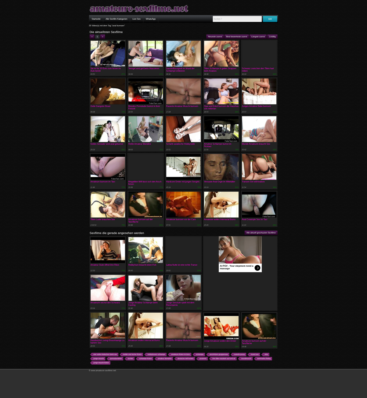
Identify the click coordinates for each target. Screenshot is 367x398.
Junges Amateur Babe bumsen (256, 106)
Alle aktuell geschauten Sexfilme (261, 233)
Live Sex (136, 19)
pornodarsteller (116, 359)
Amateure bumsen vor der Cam (181, 219)
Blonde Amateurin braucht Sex (256, 144)
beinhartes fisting (264, 359)
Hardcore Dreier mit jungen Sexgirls (183, 181)
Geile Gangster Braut (100, 106)
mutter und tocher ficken (132, 354)
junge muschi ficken (101, 363)
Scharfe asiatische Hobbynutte (180, 144)
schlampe (200, 354)
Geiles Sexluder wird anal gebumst (106, 144)
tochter (130, 359)
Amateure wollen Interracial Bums (220, 219)
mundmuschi (246, 359)
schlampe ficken (145, 359)
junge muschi (98, 359)
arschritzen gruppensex (219, 354)
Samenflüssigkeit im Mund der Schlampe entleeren (180, 69)
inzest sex (255, 354)
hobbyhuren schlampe (156, 354)
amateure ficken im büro (180, 354)
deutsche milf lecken (186, 359)
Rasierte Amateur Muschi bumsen (182, 106)
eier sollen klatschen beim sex (105, 354)
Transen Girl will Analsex (253, 181)
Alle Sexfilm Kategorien (116, 19)
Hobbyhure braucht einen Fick (142, 265)
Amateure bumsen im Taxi (102, 181)
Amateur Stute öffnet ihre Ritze (104, 265)
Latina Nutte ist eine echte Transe (181, 265)
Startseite (96, 19)
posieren (203, 359)
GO (270, 19)
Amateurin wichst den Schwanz (105, 302)
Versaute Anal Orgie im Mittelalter (219, 181)
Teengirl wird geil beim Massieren (143, 68)
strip (266, 354)
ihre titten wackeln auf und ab (223, 359)
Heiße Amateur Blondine (139, 144)
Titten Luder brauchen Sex (102, 219)
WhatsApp (151, 19)
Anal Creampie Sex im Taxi (254, 219)
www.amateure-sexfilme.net (103, 370)
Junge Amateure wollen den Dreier (220, 341)
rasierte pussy (239, 354)
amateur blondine (165, 359)
